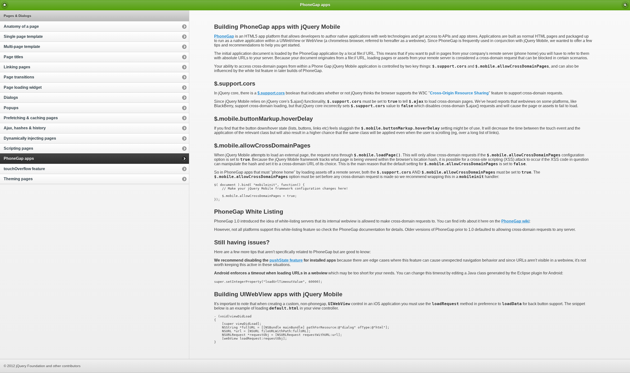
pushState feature (286, 260)
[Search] (625, 5)
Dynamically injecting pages (30, 138)
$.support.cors (271, 93)
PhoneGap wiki (515, 221)
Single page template (23, 36)
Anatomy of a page (21, 26)
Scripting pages (18, 148)
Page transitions (19, 77)
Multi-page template (22, 47)
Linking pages (17, 67)
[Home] (4, 5)
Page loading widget (23, 87)
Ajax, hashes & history (25, 128)
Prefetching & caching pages (31, 118)
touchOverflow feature (24, 169)
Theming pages (18, 179)
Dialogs (11, 97)
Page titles (13, 57)
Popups (11, 108)
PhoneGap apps (19, 158)
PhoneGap (224, 36)
